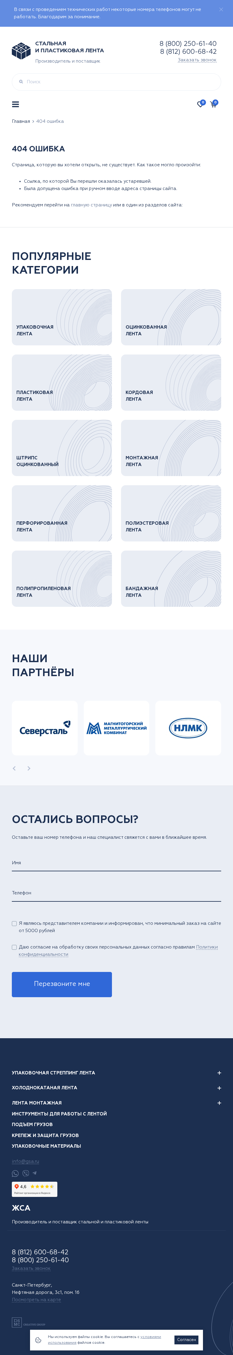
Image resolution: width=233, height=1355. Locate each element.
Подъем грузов (32, 1124)
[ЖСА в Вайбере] (25, 1173)
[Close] (221, 9)
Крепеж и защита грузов (45, 1135)
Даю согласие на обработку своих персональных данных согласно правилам (118, 951)
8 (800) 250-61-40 (188, 44)
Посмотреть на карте (36, 1300)
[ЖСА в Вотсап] (15, 1173)
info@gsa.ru (25, 1161)
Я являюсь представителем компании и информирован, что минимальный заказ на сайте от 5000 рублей (120, 927)
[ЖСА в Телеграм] (34, 1173)
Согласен (186, 1340)
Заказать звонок (197, 60)
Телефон (21, 893)
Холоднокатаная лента (44, 1088)
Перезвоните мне (62, 984)
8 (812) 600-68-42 (188, 52)
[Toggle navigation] (16, 105)
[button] (14, 768)
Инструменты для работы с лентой (59, 1114)
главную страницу (91, 205)
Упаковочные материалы (46, 1146)
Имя (16, 863)
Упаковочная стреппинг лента (53, 1073)
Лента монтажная (37, 1103)
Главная (21, 121)
